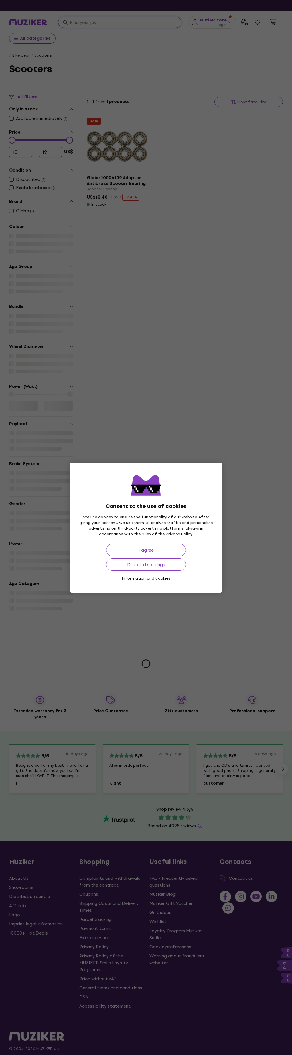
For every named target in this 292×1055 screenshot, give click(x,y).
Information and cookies (146, 578)
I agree (146, 550)
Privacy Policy (179, 534)
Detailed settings (146, 564)
